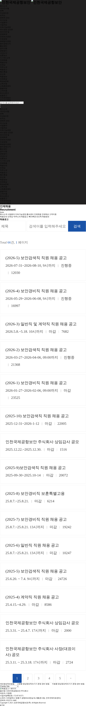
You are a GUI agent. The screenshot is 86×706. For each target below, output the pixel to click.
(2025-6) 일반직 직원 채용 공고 (32, 545)
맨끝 (70, 678)
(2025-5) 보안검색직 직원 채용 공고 (36, 571)
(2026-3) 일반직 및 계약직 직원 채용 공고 (41, 324)
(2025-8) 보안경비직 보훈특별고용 (35, 493)
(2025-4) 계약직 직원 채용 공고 (32, 597)
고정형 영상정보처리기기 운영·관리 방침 (32, 684)
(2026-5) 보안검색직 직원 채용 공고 (36, 258)
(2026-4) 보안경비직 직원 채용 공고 (36, 291)
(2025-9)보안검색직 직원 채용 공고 (35, 468)
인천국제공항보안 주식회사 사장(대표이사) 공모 (40, 652)
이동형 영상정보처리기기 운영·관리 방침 (67, 684)
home (2, 212)
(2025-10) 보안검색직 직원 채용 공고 (37, 416)
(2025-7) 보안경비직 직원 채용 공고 (36, 519)
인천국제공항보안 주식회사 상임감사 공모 (42, 442)
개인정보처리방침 (7, 684)
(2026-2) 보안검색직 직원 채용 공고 (36, 350)
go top (2, 705)
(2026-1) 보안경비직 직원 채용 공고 (36, 383)
